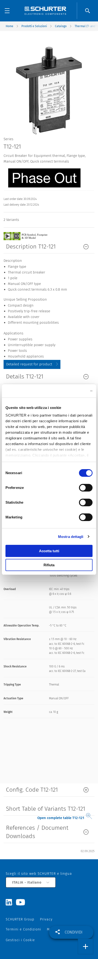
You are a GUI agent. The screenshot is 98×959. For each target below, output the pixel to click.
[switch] (86, 488)
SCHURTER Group (20, 919)
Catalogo (61, 26)
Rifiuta (49, 565)
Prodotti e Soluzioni (34, 26)
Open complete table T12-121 (60, 818)
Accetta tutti (49, 551)
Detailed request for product (29, 364)
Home (9, 26)
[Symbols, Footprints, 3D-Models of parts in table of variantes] (31, 236)
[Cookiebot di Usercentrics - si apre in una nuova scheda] (72, 391)
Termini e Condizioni (23, 929)
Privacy (46, 919)
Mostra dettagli (70, 537)
